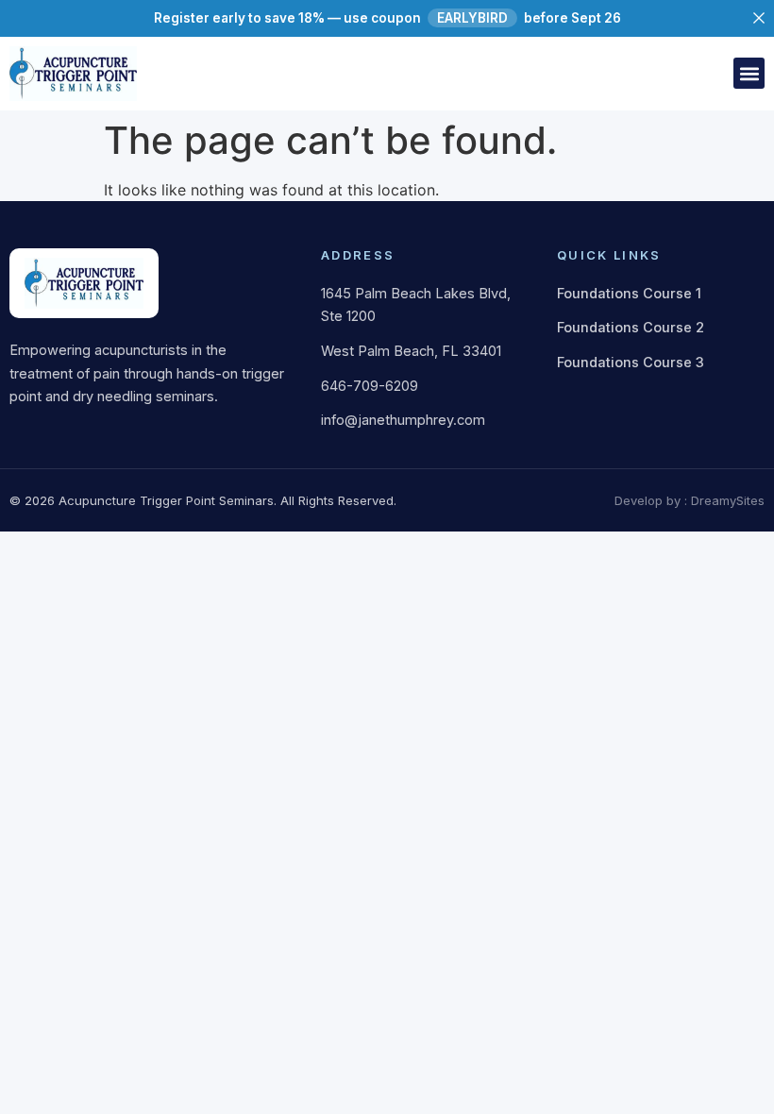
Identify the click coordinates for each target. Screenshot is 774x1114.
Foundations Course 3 (630, 362)
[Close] (759, 18)
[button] (749, 73)
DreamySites (728, 500)
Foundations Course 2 (630, 327)
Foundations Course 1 (629, 293)
